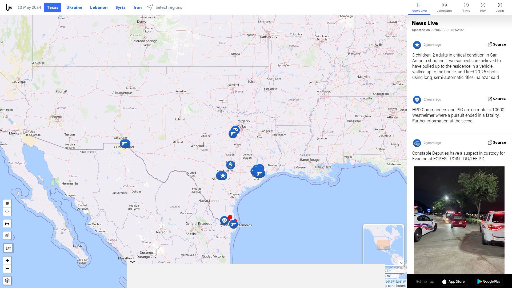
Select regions (169, 7)
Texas (52, 7)
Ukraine (74, 7)
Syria (120, 7)
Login (500, 11)
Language (444, 11)
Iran (138, 7)
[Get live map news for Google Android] (488, 282)
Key (483, 11)
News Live (419, 11)
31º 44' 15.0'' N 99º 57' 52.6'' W (386, 281)
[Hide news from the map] (7, 235)
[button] (230, 217)
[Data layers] (7, 281)
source (499, 44)
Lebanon (98, 7)
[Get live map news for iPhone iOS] (454, 282)
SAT (8, 248)
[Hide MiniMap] (400, 262)
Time (466, 11)
